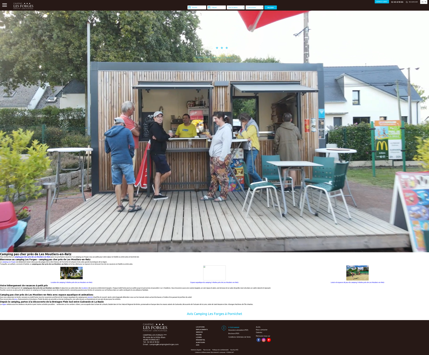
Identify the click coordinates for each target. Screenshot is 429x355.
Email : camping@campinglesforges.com (161, 344)
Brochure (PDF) (233, 333)
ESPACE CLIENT (381, 2)
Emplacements (202, 329)
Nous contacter (261, 330)
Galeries (259, 332)
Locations (200, 327)
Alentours (200, 342)
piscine (90, 297)
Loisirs (199, 337)
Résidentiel (200, 340)
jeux (15, 299)
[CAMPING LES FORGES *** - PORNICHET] (155, 327)
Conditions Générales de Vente (239, 337)
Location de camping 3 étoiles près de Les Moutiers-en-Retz (71, 282)
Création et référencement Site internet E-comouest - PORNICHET (214, 352)
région (4, 304)
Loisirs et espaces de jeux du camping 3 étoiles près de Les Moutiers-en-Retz (357, 282)
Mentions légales (196, 350)
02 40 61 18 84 (397, 2)
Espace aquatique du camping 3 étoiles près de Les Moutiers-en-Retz (214, 282)
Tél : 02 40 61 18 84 (151, 342)
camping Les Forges (9, 262)
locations (85, 288)
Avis (197, 345)
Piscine (199, 335)
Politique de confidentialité (220, 350)
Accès (258, 327)
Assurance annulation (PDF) (238, 330)
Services (199, 332)
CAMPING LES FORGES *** (155, 335)
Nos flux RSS (234, 350)
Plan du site (206, 350)
